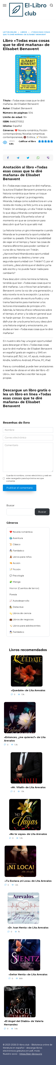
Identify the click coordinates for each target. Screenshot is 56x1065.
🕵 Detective (16, 607)
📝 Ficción (15, 569)
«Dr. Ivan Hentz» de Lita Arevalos (28, 927)
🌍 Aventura (16, 538)
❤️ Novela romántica (20, 532)
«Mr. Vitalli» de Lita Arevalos (28, 787)
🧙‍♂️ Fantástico (16, 550)
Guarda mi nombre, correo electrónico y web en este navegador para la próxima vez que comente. (28, 478)
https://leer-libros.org (30, 1054)
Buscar (10, 505)
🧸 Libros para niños (20, 556)
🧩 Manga (14, 581)
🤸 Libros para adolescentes (24, 625)
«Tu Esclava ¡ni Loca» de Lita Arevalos (28, 880)
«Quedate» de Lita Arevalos (28, 690)
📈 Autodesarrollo (19, 600)
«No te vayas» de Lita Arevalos (28, 834)
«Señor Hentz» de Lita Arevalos (28, 974)
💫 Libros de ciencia (20, 613)
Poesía (13, 594)
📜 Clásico (14, 544)
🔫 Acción (14, 563)
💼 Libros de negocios (21, 619)
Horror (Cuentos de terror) (24, 588)
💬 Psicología (16, 575)
